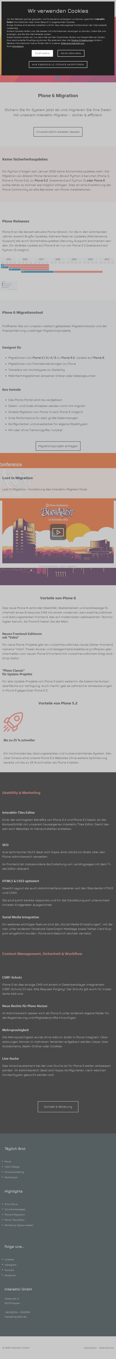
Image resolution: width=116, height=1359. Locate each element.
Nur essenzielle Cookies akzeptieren (58, 64)
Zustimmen (42, 53)
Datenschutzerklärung (72, 43)
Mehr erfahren (71, 53)
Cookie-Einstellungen (82, 40)
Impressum (18, 46)
